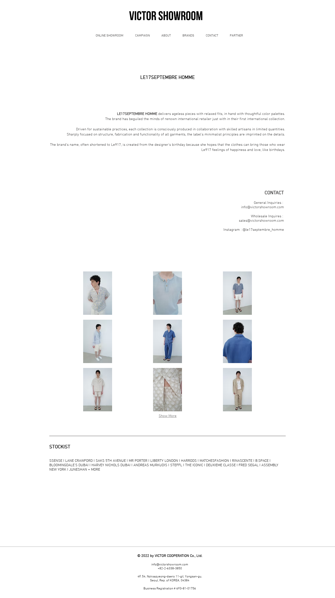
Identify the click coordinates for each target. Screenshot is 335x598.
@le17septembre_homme (263, 230)
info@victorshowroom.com (262, 207)
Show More (168, 416)
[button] (97, 293)
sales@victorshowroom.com (261, 221)
